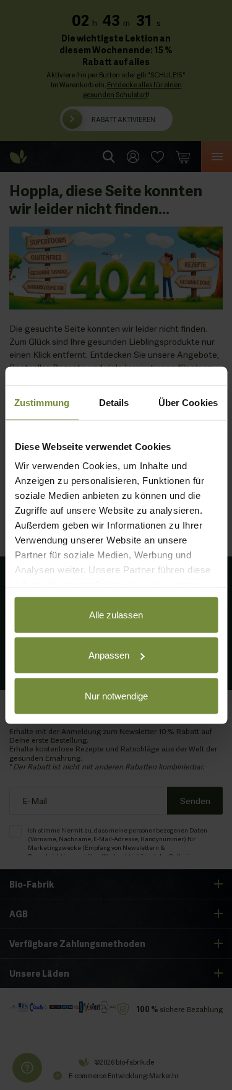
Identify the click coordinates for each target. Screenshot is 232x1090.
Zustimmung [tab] (41, 402)
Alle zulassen (116, 614)
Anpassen (108, 655)
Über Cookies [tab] (188, 402)
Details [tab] (114, 402)
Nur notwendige (116, 695)
